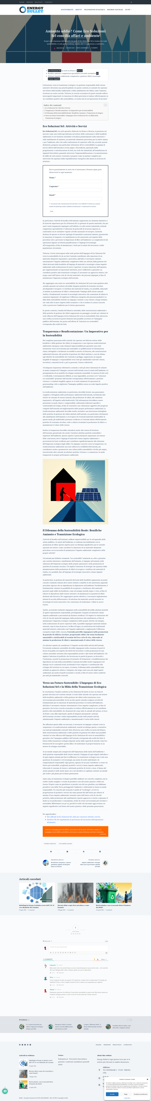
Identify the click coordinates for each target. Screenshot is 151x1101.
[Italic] (53, 953)
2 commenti (31, 910)
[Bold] (51, 953)
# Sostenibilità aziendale (65, 843)
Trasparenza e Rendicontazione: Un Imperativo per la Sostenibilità (69, 110)
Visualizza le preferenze (140, 1094)
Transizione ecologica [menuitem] (94, 9)
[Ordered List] (60, 953)
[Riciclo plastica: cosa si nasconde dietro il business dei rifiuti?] (114, 893)
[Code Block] (68, 953)
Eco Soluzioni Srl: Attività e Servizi (57, 108)
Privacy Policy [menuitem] (39, 2)
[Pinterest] (84, 851)
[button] (147, 1079)
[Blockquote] (65, 953)
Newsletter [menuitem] (30, 2)
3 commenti (94, 48)
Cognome (53, 186)
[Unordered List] (63, 953)
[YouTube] (30, 1044)
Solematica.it (63, 1059)
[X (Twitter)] (67, 851)
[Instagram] (25, 1044)
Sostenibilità (85, 48)
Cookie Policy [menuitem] (48, 2)
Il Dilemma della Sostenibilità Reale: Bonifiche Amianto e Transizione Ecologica (74, 113)
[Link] (70, 953)
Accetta (112, 1094)
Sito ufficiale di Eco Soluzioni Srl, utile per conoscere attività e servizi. (73, 817)
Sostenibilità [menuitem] (67, 9)
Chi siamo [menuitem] (21, 2)
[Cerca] (131, 2)
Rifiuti (78, 48)
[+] (75, 952)
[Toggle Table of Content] (104, 105)
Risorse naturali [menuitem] (115, 9)
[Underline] (55, 953)
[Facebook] (51, 851)
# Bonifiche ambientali (50, 843)
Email (51, 195)
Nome (52, 177)
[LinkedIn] (100, 851)
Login (106, 941)
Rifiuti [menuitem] (79, 9)
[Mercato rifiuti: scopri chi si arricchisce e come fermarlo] (75, 893)
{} (72, 952)
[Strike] (58, 953)
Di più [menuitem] (127, 9)
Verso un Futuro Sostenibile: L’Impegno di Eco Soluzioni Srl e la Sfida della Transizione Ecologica (71, 116)
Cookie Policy (127, 1098)
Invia (51, 211)
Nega (125, 1094)
